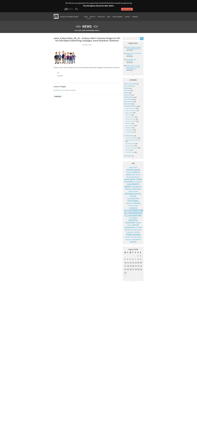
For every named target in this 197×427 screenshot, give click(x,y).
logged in (62, 90)
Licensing (128, 150)
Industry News (129, 102)
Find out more (127, 9)
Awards (126, 88)
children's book (132, 185)
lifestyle (133, 220)
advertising (133, 169)
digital (137, 193)
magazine (130, 222)
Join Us (89, 18)
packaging (129, 227)
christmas (136, 189)
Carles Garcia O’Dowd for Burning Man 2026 (133, 48)
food (136, 206)
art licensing (128, 86)
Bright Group (129, 112)
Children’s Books (130, 143)
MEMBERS (135, 17)
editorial (127, 90)
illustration (133, 210)
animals (136, 172)
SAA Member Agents (130, 106)
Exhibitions (128, 95)
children (128, 181)
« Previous (57, 96)
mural (138, 223)
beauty (138, 175)
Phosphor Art (129, 130)
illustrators (133, 215)
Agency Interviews (130, 84)
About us (92, 17)
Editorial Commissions (132, 148)
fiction (130, 206)
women (133, 242)
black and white (133, 177)
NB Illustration (130, 125)
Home (86, 17)
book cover (136, 179)
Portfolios (101, 17)
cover (131, 191)
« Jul (125, 275)
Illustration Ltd (130, 117)
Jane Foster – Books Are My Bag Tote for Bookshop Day (133, 67)
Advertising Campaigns (132, 138)
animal (129, 172)
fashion (136, 203)
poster (137, 232)
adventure (133, 167)
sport (139, 237)
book (126, 179)
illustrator (128, 99)
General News (128, 97)
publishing (127, 104)
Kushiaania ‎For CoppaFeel (131, 60)
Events (126, 93)
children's (138, 182)
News (108, 17)
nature (135, 225)
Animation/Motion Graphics (133, 140)
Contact (127, 17)
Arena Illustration (131, 108)
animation (130, 175)
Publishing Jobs (130, 152)
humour (133, 208)
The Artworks (129, 132)
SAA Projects (128, 136)
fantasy (129, 203)
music (129, 225)
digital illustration (133, 197)
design (129, 193)
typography (136, 239)
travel (127, 239)
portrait (129, 232)
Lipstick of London (131, 119)
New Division (129, 127)
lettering (133, 218)
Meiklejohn (129, 123)
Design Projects (130, 145)
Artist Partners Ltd (131, 110)
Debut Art (128, 114)
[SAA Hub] (65, 16)
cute (136, 191)
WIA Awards (128, 156)
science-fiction (130, 237)
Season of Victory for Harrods (133, 54)
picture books (135, 230)
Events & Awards (117, 17)
